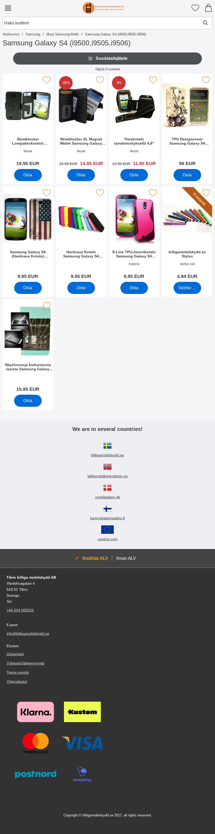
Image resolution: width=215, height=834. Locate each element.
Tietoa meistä (18, 672)
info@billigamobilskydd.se (28, 633)
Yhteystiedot (17, 681)
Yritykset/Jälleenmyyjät (25, 663)
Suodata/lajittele (111, 58)
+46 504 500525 (20, 610)
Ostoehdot (15, 654)
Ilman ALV (126, 558)
